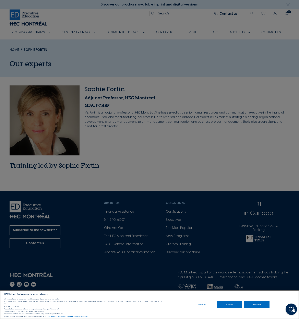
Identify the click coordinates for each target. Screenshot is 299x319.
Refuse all (229, 304)
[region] (149, 304)
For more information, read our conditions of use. (68, 316)
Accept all (257, 304)
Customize (202, 304)
